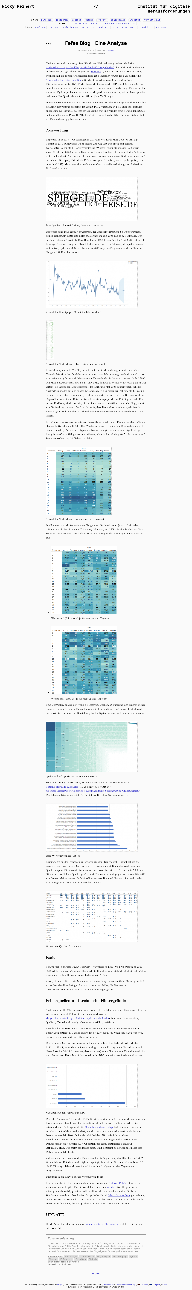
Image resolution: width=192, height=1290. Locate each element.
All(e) (164, 1284)
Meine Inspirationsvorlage (99, 1127)
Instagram (62, 20)
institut (135, 20)
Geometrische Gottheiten (120, 24)
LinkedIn (46, 20)
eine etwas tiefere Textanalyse (102, 1224)
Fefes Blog (96, 71)
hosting (102, 27)
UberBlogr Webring (101, 1287)
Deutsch (144, 1284)
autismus (161, 27)
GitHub (89, 20)
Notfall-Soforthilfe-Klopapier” (62, 786)
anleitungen (70, 27)
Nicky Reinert (18, 6)
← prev (96, 1273)
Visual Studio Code (119, 1195)
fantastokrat (152, 20)
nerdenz (54, 27)
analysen (40, 27)
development (129, 27)
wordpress (88, 27)
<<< (48, 43)
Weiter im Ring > (119, 1287)
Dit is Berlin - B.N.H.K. (85, 24)
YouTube (76, 20)
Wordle (111, 1187)
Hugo (59, 1284)
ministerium (118, 20)
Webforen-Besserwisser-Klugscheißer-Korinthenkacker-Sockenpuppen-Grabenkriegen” (93, 790)
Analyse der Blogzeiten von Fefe (63, 80)
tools (114, 27)
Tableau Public (117, 1183)
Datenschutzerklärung (125, 1284)
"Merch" (102, 20)
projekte (146, 27)
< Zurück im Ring (73, 1287)
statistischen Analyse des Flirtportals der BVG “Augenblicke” (80, 67)
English (156, 1284)
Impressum (109, 1284)
